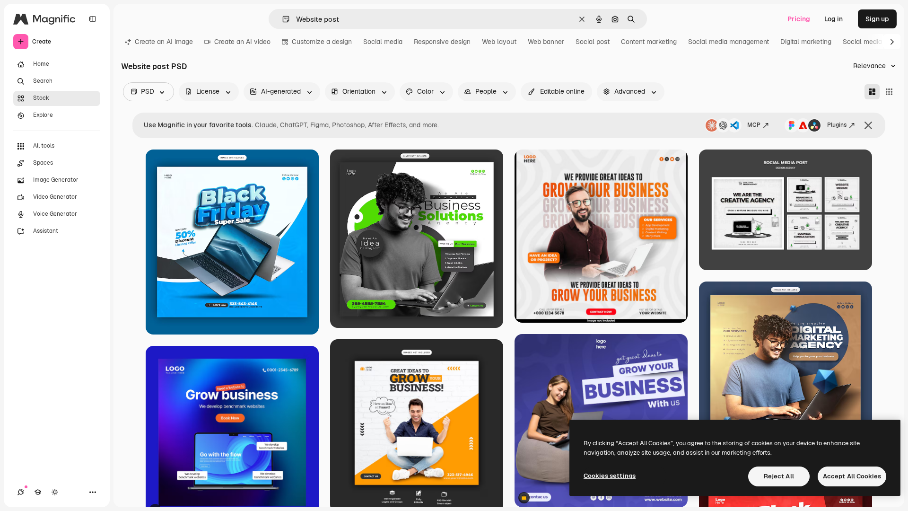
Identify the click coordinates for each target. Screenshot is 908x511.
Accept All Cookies (852, 476)
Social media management (728, 41)
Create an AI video (242, 41)
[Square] (889, 91)
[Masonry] (872, 91)
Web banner (546, 41)
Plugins (837, 125)
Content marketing (649, 41)
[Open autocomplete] (282, 19)
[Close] (868, 125)
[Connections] (20, 492)
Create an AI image (164, 41)
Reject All (779, 476)
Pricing (798, 19)
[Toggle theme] (54, 492)
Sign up (877, 19)
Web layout (499, 41)
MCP (753, 125)
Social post (593, 41)
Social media (382, 41)
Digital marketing (805, 41)
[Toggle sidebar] (92, 18)
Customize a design (322, 41)
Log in (833, 19)
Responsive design (442, 41)
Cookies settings (610, 476)
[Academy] (37, 492)
